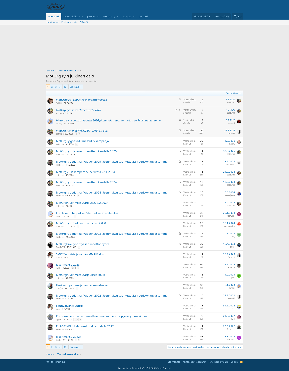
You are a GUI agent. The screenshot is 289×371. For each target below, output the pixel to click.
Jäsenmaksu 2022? (68, 337)
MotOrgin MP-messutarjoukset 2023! (80, 275)
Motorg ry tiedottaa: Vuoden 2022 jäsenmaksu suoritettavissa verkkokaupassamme (112, 295)
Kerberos (60, 164)
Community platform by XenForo (144, 368)
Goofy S (231, 257)
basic (58, 257)
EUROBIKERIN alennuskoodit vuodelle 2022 (85, 326)
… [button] (60, 86)
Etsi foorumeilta (69, 22)
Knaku (232, 143)
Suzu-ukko (230, 164)
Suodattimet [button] (232, 93)
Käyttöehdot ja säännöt (194, 361)
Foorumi (53, 16)
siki (233, 308)
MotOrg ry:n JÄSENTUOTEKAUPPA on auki (82, 130)
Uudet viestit (52, 22)
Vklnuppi (231, 215)
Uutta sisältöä (72, 16)
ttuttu (58, 216)
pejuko (232, 277)
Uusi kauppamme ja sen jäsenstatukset (82, 285)
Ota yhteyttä (173, 361)
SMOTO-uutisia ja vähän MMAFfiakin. (80, 254)
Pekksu (59, 103)
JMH (58, 267)
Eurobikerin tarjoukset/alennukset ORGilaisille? (87, 213)
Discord (143, 16)
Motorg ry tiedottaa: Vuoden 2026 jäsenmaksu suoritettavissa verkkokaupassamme (108, 120)
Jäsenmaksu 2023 (68, 264)
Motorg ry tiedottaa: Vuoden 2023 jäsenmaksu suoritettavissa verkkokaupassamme (112, 234)
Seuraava (74, 86)
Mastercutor (229, 226)
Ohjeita (234, 361)
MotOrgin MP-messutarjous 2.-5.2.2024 (82, 203)
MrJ (233, 236)
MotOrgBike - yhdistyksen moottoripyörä (81, 100)
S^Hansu (231, 339)
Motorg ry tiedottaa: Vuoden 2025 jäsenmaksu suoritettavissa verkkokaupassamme (112, 161)
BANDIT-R (60, 247)
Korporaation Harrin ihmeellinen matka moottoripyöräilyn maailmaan (102, 316)
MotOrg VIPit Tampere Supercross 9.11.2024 (85, 172)
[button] (82, 16)
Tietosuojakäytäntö (218, 361)
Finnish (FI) (59, 361)
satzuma (231, 102)
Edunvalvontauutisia (69, 306)
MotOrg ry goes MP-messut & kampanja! (83, 141)
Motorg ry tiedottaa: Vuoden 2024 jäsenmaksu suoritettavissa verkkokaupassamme (112, 192)
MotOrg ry (109, 16)
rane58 (231, 133)
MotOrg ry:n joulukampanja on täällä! (81, 223)
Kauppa (127, 16)
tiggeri (59, 319)
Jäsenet (91, 16)
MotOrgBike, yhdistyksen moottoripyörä (82, 244)
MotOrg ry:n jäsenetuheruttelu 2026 (78, 110)
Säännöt (84, 22)
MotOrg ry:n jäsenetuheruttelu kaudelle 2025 (86, 151)
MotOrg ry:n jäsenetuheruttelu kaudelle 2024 (86, 182)
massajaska (229, 195)
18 (65, 86)
